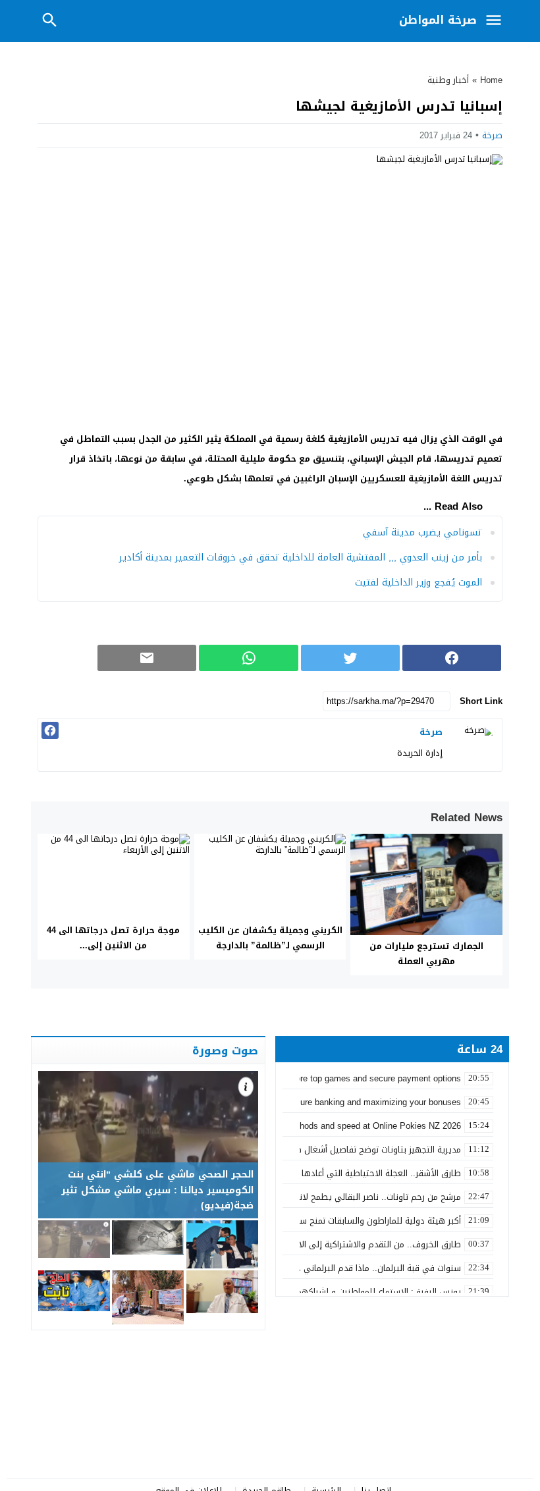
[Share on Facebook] (452, 658)
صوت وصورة (225, 1050)
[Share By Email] (147, 658)
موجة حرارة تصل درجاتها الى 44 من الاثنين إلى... (113, 938)
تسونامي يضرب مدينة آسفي (422, 532)
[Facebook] (50, 730)
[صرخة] (475, 745)
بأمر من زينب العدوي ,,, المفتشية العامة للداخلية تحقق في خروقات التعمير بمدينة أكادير (300, 557)
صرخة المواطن (438, 19)
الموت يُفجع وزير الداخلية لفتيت (418, 582)
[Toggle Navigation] (496, 21)
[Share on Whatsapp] (248, 658)
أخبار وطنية (448, 80)
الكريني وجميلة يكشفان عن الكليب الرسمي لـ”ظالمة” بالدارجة (270, 938)
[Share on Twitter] (350, 658)
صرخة (492, 135)
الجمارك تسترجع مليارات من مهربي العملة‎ (426, 953)
